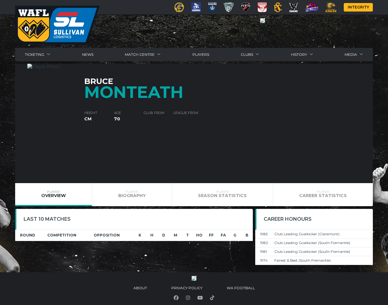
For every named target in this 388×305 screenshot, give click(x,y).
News (87, 54)
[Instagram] (188, 297)
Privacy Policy (186, 288)
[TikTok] (212, 297)
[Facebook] (176, 297)
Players (200, 54)
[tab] (53, 194)
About (140, 288)
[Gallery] (262, 20)
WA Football (241, 288)
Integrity (358, 7)
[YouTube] (200, 297)
